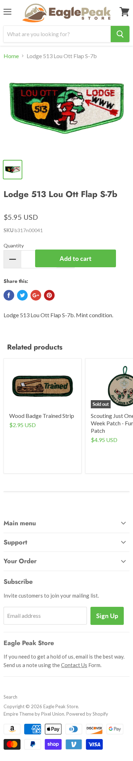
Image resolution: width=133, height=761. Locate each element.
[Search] (120, 34)
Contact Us (74, 665)
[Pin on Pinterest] (49, 295)
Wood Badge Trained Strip (41, 415)
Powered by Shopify (87, 714)
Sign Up (107, 616)
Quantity (14, 245)
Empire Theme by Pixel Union (34, 714)
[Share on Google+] (36, 295)
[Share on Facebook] (9, 295)
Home (11, 56)
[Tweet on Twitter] (22, 295)
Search (10, 697)
